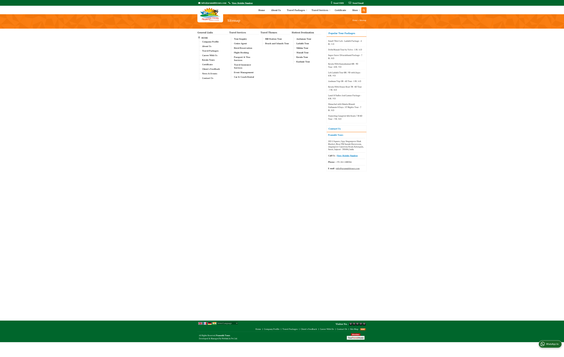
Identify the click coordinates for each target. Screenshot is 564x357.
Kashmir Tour (303, 61)
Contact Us (207, 78)
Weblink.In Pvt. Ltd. (229, 338)
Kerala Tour (302, 57)
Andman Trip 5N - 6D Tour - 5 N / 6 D (344, 81)
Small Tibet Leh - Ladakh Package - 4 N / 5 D (345, 42)
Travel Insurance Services (242, 66)
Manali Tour (302, 52)
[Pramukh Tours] (210, 14)
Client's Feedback (211, 69)
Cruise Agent (240, 43)
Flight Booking (241, 52)
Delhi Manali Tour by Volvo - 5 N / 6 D (345, 49)
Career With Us (209, 55)
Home (261, 10)
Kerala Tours (208, 59)
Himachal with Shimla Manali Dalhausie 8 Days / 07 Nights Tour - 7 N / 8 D (344, 107)
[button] (242, 3)
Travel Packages (296, 10)
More (355, 10)
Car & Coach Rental (244, 76)
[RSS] (363, 329)
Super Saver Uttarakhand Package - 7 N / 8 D (345, 57)
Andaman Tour (303, 38)
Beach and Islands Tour (277, 43)
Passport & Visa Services (242, 59)
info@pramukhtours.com (213, 2)
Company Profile (210, 41)
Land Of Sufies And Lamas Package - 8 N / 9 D (344, 97)
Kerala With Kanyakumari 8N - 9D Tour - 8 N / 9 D (343, 65)
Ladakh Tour (302, 43)
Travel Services (320, 10)
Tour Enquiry (240, 38)
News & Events (209, 73)
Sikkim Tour (302, 48)
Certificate (340, 10)
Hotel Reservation (243, 48)
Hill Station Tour (273, 38)
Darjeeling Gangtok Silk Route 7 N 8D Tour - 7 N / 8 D (345, 117)
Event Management (244, 72)
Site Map (354, 329)
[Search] (364, 10)
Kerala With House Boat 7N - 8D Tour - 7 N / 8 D (345, 88)
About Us (276, 10)
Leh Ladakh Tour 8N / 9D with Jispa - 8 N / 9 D (344, 74)
